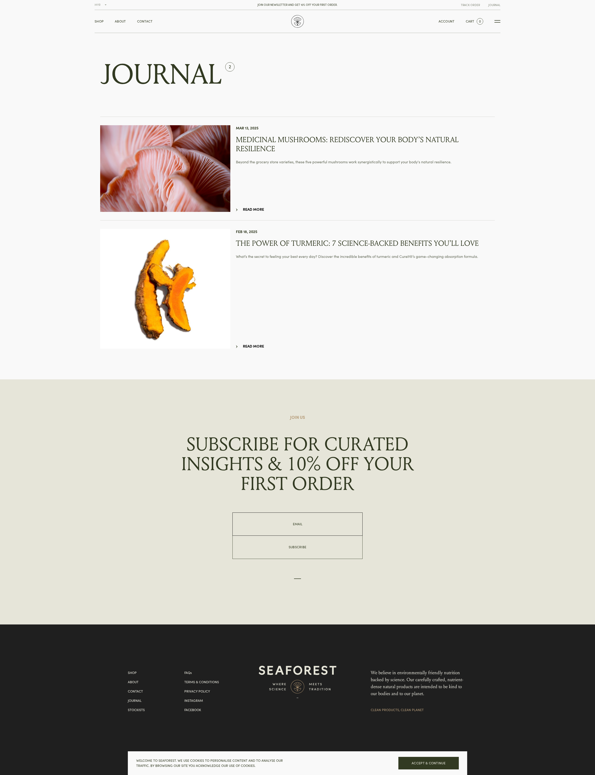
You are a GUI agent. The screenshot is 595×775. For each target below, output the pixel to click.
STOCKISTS (136, 710)
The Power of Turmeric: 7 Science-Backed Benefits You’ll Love (357, 243)
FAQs (188, 673)
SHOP (99, 21)
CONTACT (145, 21)
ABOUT (120, 21)
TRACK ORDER (470, 5)
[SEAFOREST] (297, 21)
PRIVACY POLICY (197, 691)
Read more (253, 209)
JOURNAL (494, 5)
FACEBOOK (192, 710)
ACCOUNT (447, 21)
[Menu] (497, 21)
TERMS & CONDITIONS (201, 682)
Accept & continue (429, 763)
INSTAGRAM (193, 701)
